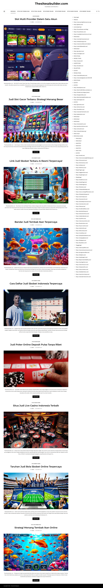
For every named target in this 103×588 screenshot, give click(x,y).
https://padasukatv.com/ (79, 114)
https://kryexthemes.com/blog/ (81, 29)
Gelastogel (76, 17)
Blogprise (17, 585)
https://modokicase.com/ (81, 179)
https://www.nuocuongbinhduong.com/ (85, 157)
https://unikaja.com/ (80, 165)
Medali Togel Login (80, 170)
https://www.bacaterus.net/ (82, 204)
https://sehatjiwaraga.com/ (80, 41)
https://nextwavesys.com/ (82, 162)
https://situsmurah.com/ (81, 160)
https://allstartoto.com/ (79, 107)
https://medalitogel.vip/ (81, 184)
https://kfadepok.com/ (81, 240)
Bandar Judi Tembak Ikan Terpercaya (36, 222)
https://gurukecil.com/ (79, 51)
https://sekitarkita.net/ (81, 228)
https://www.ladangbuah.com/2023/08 (83, 77)
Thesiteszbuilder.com (51, 3)
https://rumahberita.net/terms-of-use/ (83, 34)
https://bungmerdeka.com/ (80, 94)
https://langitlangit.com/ (81, 174)
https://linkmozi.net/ (80, 206)
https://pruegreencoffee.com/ (82, 252)
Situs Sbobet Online (85, 11)
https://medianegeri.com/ (82, 257)
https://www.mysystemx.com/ (83, 221)
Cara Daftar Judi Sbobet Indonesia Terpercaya (36, 283)
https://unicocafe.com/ (79, 128)
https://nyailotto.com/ (81, 218)
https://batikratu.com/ (81, 167)
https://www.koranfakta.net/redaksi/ (82, 43)
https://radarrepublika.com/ (82, 247)
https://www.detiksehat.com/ (80, 75)
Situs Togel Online (36, 11)
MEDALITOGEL (77, 73)
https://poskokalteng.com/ (82, 211)
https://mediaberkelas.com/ (82, 271)
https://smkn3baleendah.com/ (81, 46)
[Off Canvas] (4, 11)
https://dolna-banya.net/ (81, 230)
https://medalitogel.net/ (81, 182)
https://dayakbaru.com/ (81, 242)
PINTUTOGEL (77, 56)
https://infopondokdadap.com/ (83, 189)
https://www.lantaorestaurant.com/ (84, 250)
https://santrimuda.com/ (81, 196)
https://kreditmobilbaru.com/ (82, 208)
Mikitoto (76, 19)
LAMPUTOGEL (77, 63)
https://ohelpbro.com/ (81, 254)
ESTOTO (76, 70)
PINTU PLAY (77, 133)
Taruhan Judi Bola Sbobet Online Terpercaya (36, 466)
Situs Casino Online (72, 11)
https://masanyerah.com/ (82, 199)
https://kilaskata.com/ (81, 187)
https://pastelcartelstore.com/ (81, 126)
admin (32, 102)
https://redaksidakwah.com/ (82, 216)
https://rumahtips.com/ (81, 233)
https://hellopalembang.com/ (82, 194)
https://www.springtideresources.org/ (82, 22)
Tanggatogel (79, 245)
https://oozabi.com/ (80, 155)
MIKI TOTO (78, 150)
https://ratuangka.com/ (79, 53)
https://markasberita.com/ (80, 124)
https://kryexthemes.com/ (80, 31)
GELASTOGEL (77, 68)
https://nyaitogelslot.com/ (82, 262)
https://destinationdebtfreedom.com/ (82, 97)
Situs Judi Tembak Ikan (23, 11)
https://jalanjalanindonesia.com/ (83, 235)
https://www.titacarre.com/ (82, 264)
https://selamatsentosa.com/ (82, 213)
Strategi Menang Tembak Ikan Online (36, 527)
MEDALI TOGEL (77, 58)
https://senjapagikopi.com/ (82, 237)
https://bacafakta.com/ (79, 109)
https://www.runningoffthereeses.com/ (85, 191)
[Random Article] (96, 11)
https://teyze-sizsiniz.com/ (82, 225)
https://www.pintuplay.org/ (80, 131)
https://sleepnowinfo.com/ (82, 267)
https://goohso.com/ (78, 24)
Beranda (13, 11)
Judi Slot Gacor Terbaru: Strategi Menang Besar (36, 99)
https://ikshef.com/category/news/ (82, 92)
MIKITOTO (78, 143)
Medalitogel (78, 177)
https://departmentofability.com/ (83, 259)
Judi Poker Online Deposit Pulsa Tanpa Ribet (36, 344)
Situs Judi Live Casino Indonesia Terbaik (36, 405)
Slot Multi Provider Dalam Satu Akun (36, 19)
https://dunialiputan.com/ (79, 87)
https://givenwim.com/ (79, 104)
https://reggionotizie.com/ (82, 172)
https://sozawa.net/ (78, 60)
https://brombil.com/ (78, 65)
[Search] (98, 11)
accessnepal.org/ (78, 27)
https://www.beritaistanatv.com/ (81, 111)
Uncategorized (36, 16)
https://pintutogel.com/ (79, 99)
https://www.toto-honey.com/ (82, 274)
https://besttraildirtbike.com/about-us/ (83, 90)
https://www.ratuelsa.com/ (82, 269)
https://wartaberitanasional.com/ (81, 39)
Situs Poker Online (48, 11)
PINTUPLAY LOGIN (78, 136)
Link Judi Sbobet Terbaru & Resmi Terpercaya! (36, 161)
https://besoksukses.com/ (82, 223)
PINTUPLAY (76, 36)
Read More (36, 90)
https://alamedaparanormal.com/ (83, 201)
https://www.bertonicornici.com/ (83, 276)
